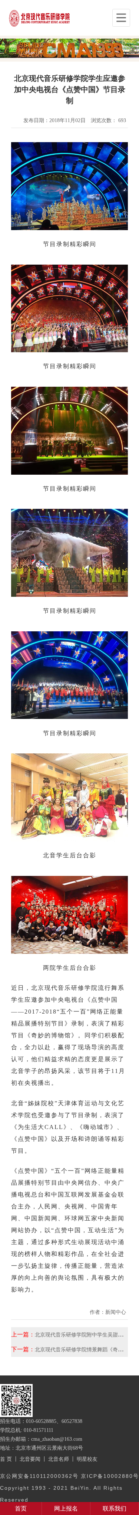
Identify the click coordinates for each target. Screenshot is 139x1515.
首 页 (6, 1459)
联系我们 (114, 1508)
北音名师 (58, 1459)
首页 (21, 1508)
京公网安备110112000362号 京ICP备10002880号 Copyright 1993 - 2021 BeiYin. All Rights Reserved (69, 1488)
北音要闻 (30, 1459)
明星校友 (87, 1459)
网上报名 (66, 1508)
